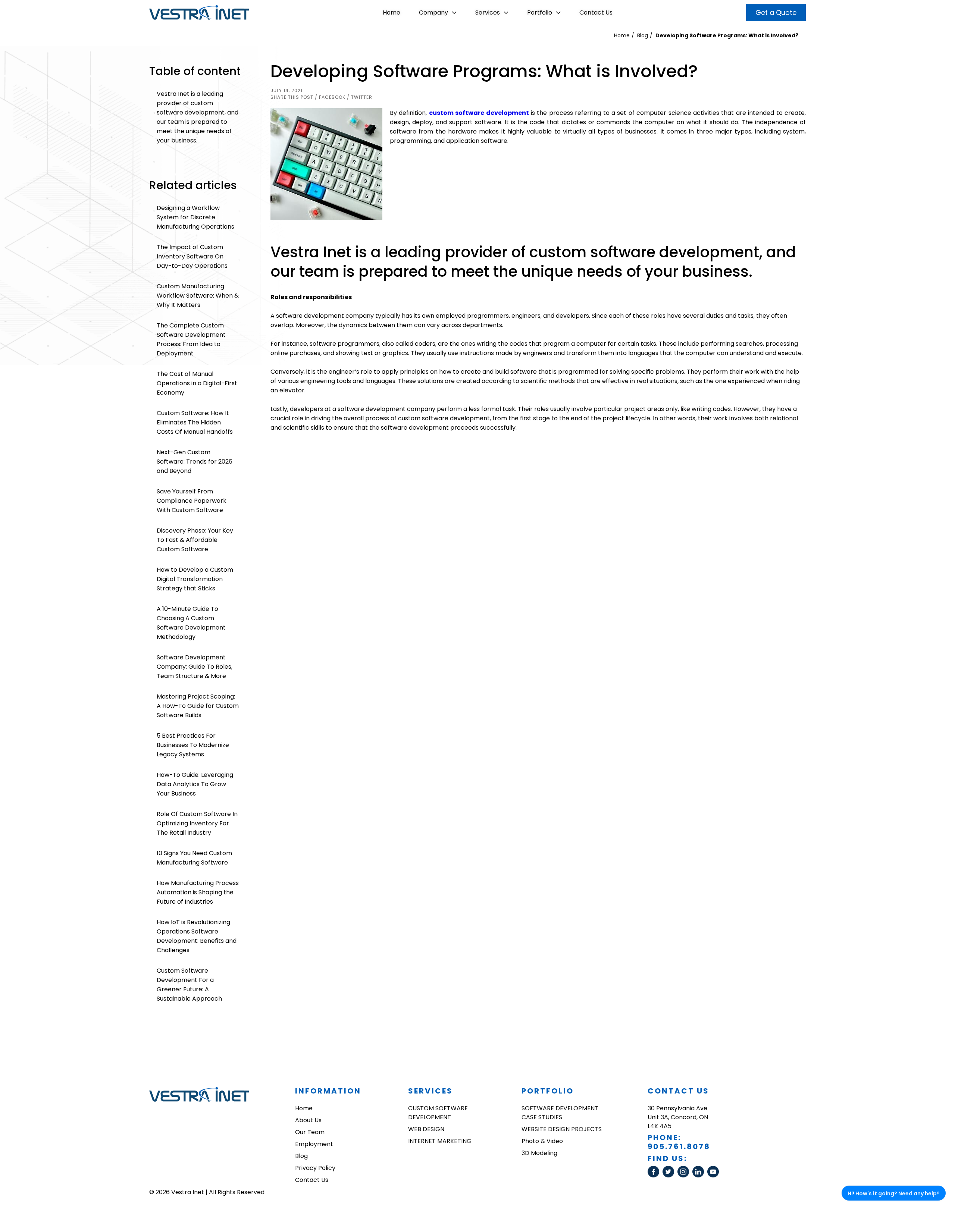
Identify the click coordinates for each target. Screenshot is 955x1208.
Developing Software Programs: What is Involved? (726, 35)
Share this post (291, 97)
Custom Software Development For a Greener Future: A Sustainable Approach (189, 984)
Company (433, 12)
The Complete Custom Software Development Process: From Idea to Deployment (191, 339)
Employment (314, 1144)
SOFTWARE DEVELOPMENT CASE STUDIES (560, 1112)
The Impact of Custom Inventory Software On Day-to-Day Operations (192, 256)
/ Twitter (359, 97)
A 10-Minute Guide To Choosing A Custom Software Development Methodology (191, 623)
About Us (308, 1120)
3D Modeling (539, 1153)
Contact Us (596, 12)
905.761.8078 (679, 1146)
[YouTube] (714, 1175)
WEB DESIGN (426, 1129)
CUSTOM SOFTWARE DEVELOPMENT (438, 1112)
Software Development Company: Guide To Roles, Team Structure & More (194, 666)
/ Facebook (330, 97)
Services (487, 12)
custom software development (479, 113)
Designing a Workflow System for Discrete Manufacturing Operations (195, 217)
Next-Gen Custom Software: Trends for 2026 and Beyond (194, 461)
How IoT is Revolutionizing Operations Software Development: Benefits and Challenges (197, 936)
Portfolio (539, 12)
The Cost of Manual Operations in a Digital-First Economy (197, 383)
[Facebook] (655, 1175)
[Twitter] (670, 1175)
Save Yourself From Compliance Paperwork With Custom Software (191, 500)
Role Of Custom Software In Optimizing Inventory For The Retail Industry (197, 823)
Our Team (310, 1132)
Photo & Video (542, 1141)
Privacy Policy (315, 1168)
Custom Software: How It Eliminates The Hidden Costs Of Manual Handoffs (195, 422)
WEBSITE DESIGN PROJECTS (562, 1129)
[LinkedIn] (699, 1175)
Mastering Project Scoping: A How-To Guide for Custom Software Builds (198, 705)
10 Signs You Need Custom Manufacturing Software (194, 858)
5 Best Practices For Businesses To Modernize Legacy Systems (193, 745)
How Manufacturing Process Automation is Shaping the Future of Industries (198, 892)
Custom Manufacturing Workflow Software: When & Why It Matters (198, 295)
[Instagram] (684, 1175)
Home (391, 12)
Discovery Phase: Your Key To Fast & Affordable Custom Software (195, 539)
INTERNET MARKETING (440, 1141)
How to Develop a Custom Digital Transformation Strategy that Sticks (195, 579)
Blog (642, 35)
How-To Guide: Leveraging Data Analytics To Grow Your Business (195, 784)
